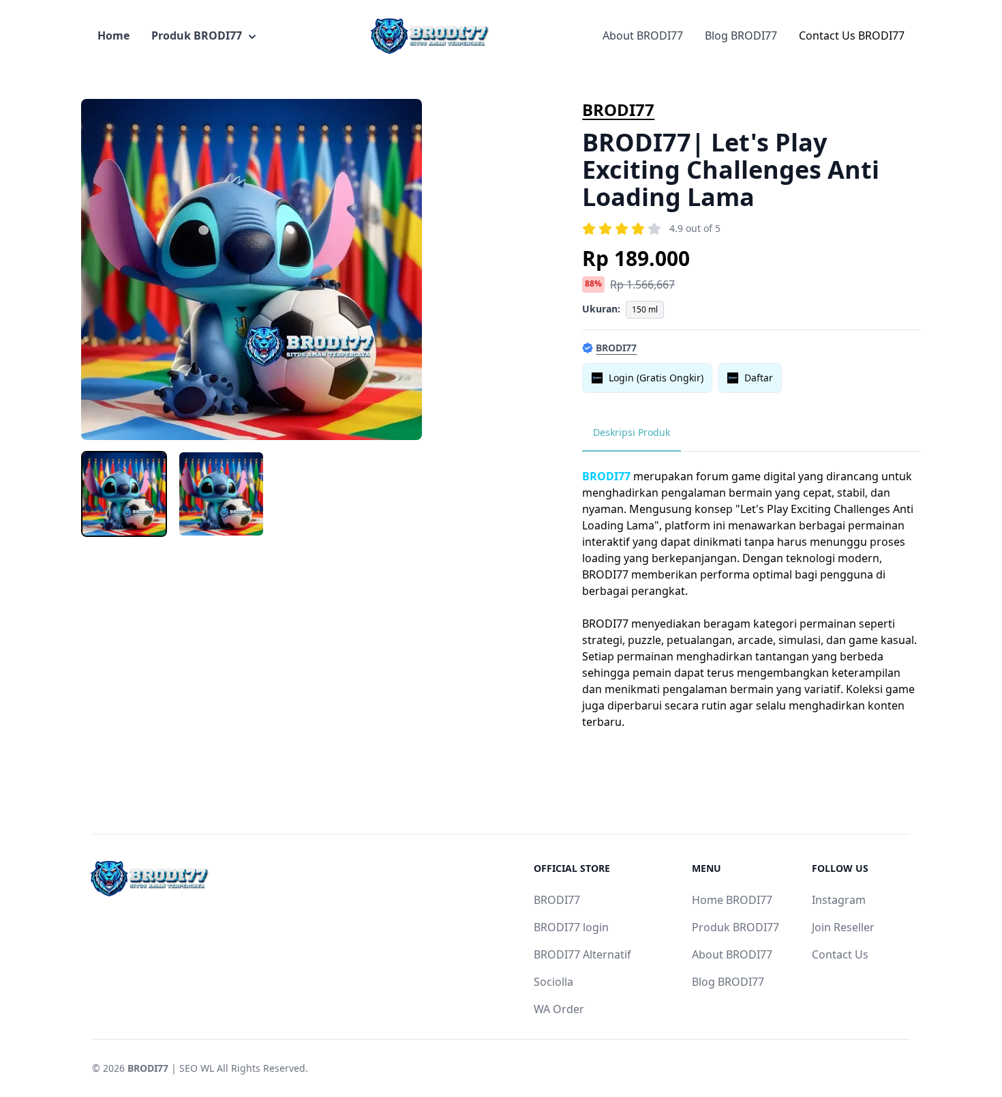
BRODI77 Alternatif (582, 954)
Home (113, 35)
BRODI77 (618, 109)
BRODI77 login (571, 927)
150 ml (645, 309)
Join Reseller (843, 927)
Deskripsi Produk (631, 432)
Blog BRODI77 (741, 35)
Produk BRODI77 (196, 35)
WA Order (559, 1008)
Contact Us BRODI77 (852, 35)
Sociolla (553, 981)
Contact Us (840, 954)
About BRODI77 (643, 35)
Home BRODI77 (732, 899)
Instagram (839, 899)
